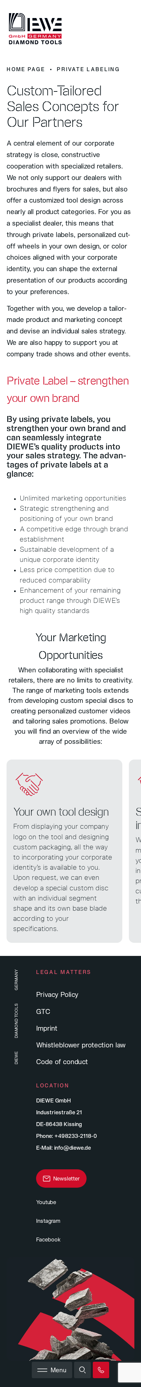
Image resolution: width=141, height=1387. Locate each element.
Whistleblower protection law (81, 1044)
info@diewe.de (72, 1147)
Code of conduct (62, 1061)
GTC (43, 1011)
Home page (26, 69)
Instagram (48, 1220)
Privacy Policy (57, 994)
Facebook (48, 1239)
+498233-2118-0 (75, 1135)
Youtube (46, 1202)
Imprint (46, 1028)
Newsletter (66, 1178)
